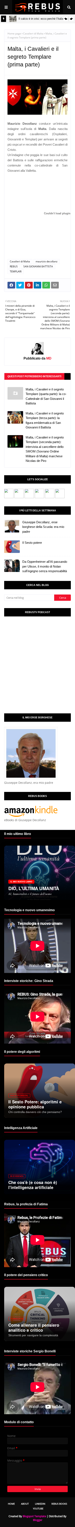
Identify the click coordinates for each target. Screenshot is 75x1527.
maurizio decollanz (47, 261)
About (25, 1503)
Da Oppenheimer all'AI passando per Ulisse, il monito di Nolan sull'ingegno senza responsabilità (44, 566)
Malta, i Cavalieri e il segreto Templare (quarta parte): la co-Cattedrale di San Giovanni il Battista (46, 396)
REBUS (14, 266)
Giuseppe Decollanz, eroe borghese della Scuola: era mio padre (43, 526)
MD (48, 358)
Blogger (37, 1520)
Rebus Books (59, 1503)
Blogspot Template (34, 1516)
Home (11, 1503)
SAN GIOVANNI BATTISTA (38, 266)
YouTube (38, 1508)
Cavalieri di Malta (33, 33)
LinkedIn (40, 1503)
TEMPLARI (15, 271)
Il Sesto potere (32, 542)
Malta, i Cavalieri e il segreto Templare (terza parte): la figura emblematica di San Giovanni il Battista (45, 420)
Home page (14, 33)
